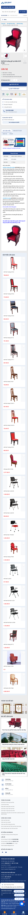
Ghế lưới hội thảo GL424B (9, 622)
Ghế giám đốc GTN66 (8, 469)
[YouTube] (6, 852)
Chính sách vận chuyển (6, 822)
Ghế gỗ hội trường (7, 198)
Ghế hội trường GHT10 (9, 337)
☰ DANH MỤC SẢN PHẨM (8, 7)
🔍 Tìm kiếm (23, 11)
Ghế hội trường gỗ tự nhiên (9, 167)
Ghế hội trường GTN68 (9, 556)
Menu (5, 19)
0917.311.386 (15, 863)
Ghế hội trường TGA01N (9, 425)
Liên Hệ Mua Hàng (5, 804)
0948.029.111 (8, 863)
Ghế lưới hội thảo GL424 (9, 600)
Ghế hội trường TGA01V (9, 403)
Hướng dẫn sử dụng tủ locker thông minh (9, 834)
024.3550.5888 (9, 110)
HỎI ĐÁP (11, 133)
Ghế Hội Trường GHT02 (9, 272)
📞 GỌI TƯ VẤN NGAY (14, 88)
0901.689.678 (8, 876)
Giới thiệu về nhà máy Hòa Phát (7, 802)
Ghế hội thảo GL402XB (9, 491)
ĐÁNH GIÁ (5, 133)
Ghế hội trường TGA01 (9, 381)
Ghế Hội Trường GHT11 (9, 359)
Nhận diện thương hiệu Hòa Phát (7, 806)
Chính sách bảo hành (5, 820)
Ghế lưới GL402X (7, 578)
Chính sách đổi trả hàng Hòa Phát (8, 824)
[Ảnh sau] (26, 56)
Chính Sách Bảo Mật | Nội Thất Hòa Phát (9, 828)
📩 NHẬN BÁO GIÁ (14, 84)
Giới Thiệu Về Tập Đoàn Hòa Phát (8, 810)
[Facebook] (2, 852)
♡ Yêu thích (25, 15)
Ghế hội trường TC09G (9, 666)
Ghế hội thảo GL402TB (9, 513)
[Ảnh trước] (2, 56)
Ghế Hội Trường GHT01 (9, 447)
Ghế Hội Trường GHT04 (9, 294)
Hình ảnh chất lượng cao (9, 119)
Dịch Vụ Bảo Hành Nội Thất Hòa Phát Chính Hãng (11, 826)
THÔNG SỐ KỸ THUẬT (17, 130)
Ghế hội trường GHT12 (9, 644)
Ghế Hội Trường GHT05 (9, 315)
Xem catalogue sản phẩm (14, 122)
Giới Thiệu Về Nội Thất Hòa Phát (7, 808)
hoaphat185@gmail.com (9, 845)
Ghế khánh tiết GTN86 (8, 688)
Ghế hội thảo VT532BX (9, 534)
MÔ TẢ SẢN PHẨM (6, 130)
